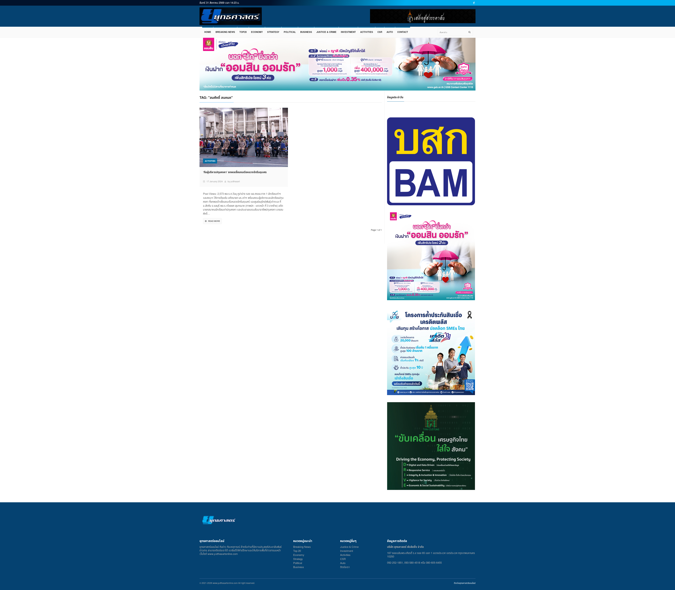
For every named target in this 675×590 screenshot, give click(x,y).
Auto (342, 563)
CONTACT (402, 32)
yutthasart (235, 181)
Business (298, 567)
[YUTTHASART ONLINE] (231, 16)
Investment (346, 551)
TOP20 (243, 32)
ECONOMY (257, 32)
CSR (379, 32)
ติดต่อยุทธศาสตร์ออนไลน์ (464, 582)
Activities (345, 555)
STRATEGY (273, 32)
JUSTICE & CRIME (326, 32)
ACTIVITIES (366, 32)
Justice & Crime (349, 547)
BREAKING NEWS (225, 32)
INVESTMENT (348, 32)
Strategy (298, 559)
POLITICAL (290, 32)
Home (207, 32)
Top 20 (297, 551)
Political (297, 563)
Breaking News (302, 547)
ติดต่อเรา (345, 567)
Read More (214, 221)
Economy (298, 555)
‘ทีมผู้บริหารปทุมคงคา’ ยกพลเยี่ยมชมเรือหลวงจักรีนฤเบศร (235, 172)
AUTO (390, 32)
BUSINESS (306, 32)
